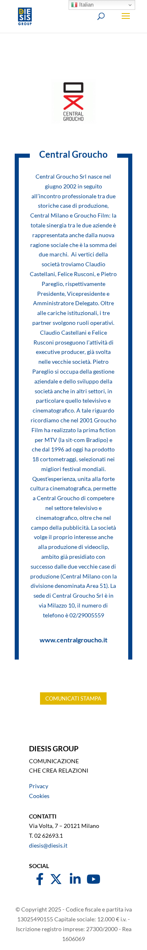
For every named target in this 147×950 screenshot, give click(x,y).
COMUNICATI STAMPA (73, 698)
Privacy (38, 785)
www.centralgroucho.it (73, 640)
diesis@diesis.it (48, 845)
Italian (86, 5)
